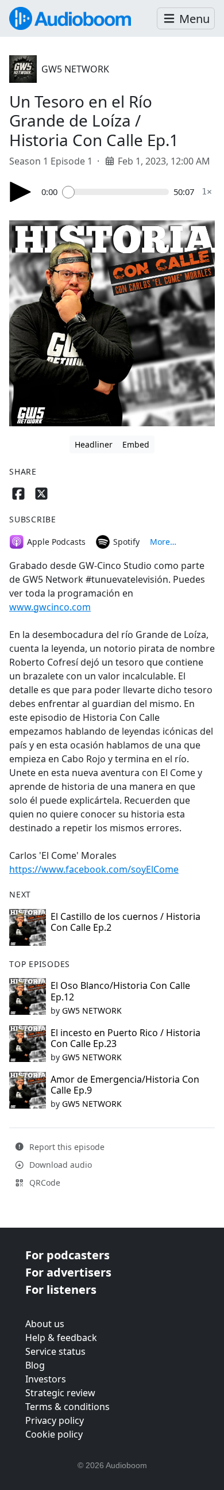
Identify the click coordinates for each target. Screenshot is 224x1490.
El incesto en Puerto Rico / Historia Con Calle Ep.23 (125, 1038)
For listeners (60, 1289)
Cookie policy (54, 1434)
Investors (45, 1379)
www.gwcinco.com (50, 607)
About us (44, 1323)
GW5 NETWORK (75, 69)
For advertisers (68, 1272)
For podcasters (67, 1255)
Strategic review (60, 1392)
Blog (35, 1365)
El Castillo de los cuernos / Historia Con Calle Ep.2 (125, 922)
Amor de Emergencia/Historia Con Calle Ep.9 (125, 1085)
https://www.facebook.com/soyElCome (94, 869)
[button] (186, 18)
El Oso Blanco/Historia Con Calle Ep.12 (120, 991)
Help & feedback (61, 1337)
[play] (20, 192)
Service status (55, 1351)
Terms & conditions (67, 1406)
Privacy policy (54, 1420)
